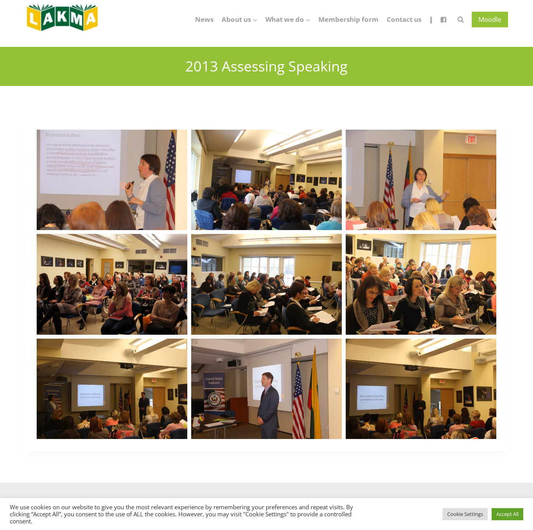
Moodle (489, 19)
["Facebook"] (443, 19)
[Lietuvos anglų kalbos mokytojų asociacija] (63, 19)
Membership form (348, 19)
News (204, 19)
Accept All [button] (507, 514)
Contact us (404, 19)
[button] (255, 19)
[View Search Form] (460, 19)
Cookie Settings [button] (465, 514)
